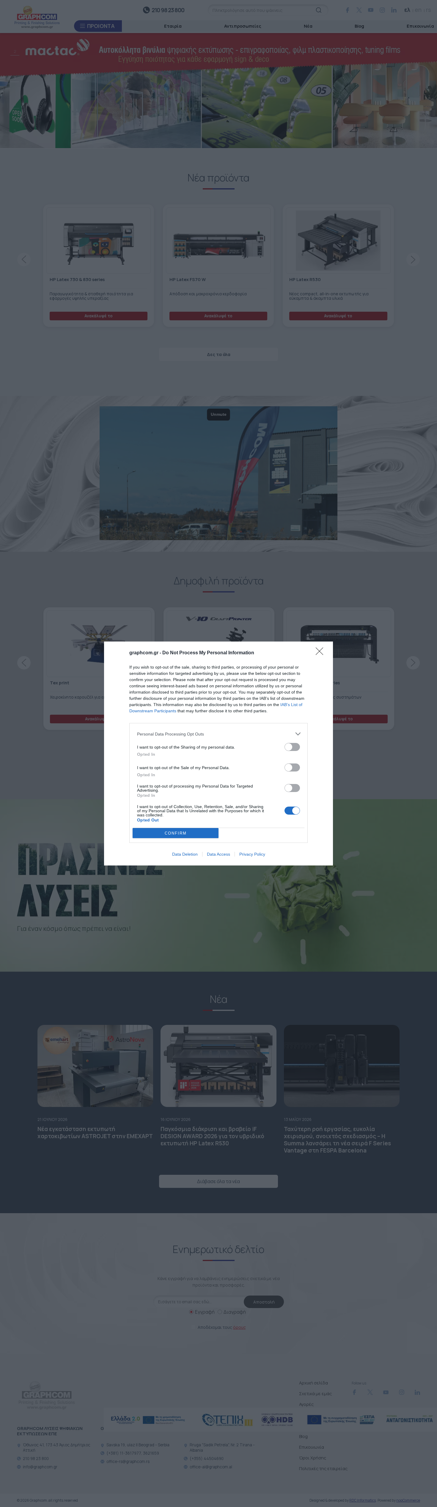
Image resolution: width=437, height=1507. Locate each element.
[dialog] (218, 753)
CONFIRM (176, 833)
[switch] (292, 747)
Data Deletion (185, 854)
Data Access (218, 854)
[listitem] (218, 734)
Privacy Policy (252, 854)
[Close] (321, 653)
